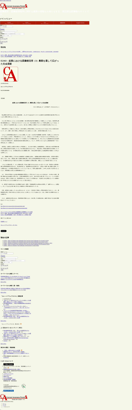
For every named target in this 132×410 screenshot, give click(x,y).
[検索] (0, 28)
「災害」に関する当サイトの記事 (11, 350)
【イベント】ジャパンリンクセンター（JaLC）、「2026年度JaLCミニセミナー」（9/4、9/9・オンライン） (16, 308)
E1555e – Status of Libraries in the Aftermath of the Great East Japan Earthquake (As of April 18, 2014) (26, 240)
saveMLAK (6, 357)
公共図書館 (17, 211)
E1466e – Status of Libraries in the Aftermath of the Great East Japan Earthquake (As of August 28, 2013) (26, 244)
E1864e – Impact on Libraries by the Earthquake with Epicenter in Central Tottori (21, 245)
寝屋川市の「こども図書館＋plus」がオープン (14, 336)
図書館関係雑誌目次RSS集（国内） (12, 369)
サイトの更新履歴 (7, 378)
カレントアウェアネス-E (7, 211)
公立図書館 (23, 211)
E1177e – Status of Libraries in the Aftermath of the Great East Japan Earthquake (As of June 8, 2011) (25, 241)
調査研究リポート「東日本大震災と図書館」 (14, 351)
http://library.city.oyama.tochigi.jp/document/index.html (13, 206)
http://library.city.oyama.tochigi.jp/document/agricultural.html (14, 208)
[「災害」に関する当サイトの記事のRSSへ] (21, 350)
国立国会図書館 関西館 (9, 379)
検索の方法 (6, 376)
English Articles (80, 22)
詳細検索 (2, 29)
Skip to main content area (5, 0)
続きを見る (3, 282)
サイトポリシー (7, 375)
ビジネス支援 (29, 211)
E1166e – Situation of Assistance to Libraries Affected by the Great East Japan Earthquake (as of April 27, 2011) (27, 243)
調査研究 (62, 23)
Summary (5, 340)
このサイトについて (8, 373)
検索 (1, 43)
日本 (14, 211)
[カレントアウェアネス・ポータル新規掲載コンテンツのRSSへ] (8, 367)
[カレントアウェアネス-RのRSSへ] (20, 324)
